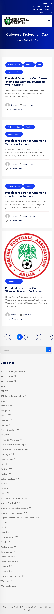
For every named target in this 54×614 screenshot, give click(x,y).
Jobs (3, 483)
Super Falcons (9, 561)
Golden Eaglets (9, 478)
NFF (39, 65)
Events (5, 415)
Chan (4, 400)
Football (29, 65)
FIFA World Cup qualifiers (14, 449)
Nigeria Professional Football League (19, 517)
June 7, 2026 (29, 216)
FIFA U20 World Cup (11, 439)
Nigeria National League (13, 512)
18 (50, 337)
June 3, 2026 (29, 314)
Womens (6, 581)
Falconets (6, 420)
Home (18, 40)
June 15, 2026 (29, 164)
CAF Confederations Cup (13, 395)
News (4, 488)
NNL (4, 527)
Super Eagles (8, 556)
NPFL (4, 532)
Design (5, 410)
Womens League (9, 585)
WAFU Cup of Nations (12, 576)
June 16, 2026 (29, 105)
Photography (8, 546)
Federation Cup (14, 65)
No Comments (15, 109)
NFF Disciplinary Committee (15, 498)
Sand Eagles (7, 551)
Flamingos (7, 454)
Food (4, 464)
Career (44, 3)
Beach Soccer (8, 381)
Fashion (5, 425)
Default (6, 405)
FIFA (4, 434)
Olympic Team (9, 537)
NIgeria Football (14, 72)
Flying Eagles (8, 459)
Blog (3, 386)
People (5, 542)
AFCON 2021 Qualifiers (12, 371)
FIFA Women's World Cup (13, 444)
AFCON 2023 (8, 376)
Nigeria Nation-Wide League (15, 507)
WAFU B (6, 566)
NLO (3, 522)
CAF (4, 391)
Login (50, 12)
